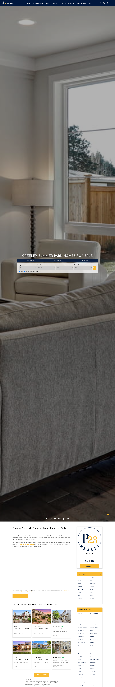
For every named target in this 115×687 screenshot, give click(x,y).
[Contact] (110, 674)
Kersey (79, 583)
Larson (79, 671)
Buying (48, 3)
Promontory (93, 682)
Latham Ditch (93, 671)
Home (28, 3)
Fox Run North (81, 648)
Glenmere (80, 653)
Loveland (80, 577)
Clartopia (92, 630)
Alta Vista (80, 613)
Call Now (24, 596)
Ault (79, 595)
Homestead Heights (94, 659)
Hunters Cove (81, 665)
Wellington (92, 598)
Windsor (80, 601)
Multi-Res (38, 271)
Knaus (79, 668)
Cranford (92, 636)
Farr (78, 645)
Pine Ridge (92, 680)
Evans (91, 589)
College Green (93, 633)
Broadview (80, 624)
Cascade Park (81, 630)
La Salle (79, 592)
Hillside (91, 656)
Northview (92, 674)
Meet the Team (81, 3)
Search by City (82, 574)
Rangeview (92, 685)
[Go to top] (110, 678)
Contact (84, 260)
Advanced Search (38, 3)
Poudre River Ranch (83, 682)
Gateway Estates (82, 651)
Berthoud (80, 586)
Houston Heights (82, 662)
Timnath (92, 586)
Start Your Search (42, 674)
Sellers (57, 260)
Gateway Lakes (93, 651)
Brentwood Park (94, 621)
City (20, 265)
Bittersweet (80, 621)
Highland (92, 653)
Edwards (92, 642)
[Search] (94, 268)
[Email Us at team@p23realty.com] (92, 561)
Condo (27, 271)
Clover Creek (81, 633)
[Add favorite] (28, 634)
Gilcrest (91, 595)
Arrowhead (92, 616)
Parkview (92, 677)
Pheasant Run (81, 680)
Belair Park (92, 619)
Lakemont (92, 668)
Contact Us (17, 596)
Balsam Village (81, 619)
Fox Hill (91, 645)
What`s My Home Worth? (67, 3)
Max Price (40, 265)
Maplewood (80, 674)
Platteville (80, 598)
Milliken (91, 592)
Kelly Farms (92, 665)
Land (32, 271)
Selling (55, 3)
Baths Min (77, 265)
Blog (90, 3)
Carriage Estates (94, 627)
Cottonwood (81, 636)
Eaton (91, 580)
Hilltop (79, 659)
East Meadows (81, 642)
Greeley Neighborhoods (85, 609)
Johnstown (92, 583)
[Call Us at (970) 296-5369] (86, 561)
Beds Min (58, 265)
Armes (79, 616)
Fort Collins (92, 577)
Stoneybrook (93, 648)
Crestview (80, 639)
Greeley (80, 580)
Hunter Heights (93, 662)
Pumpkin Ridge (81, 685)
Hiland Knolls (81, 656)
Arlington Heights (94, 613)
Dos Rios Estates (94, 639)
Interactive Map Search (27, 544)
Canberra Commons (83, 627)
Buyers (30, 260)
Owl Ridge (80, 677)
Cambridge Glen (94, 624)
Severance (80, 589)
